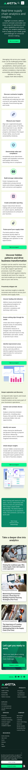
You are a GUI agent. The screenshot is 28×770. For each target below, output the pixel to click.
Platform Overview (5, 697)
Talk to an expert (14, 41)
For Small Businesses (6, 706)
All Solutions (4, 704)
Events (3, 740)
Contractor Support (5, 722)
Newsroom (19, 724)
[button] (22, 2)
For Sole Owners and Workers (6, 708)
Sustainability (4, 692)
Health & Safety (5, 690)
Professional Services (6, 717)
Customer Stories (21, 730)
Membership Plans (21, 728)
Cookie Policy (14, 759)
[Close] (21, 753)
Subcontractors (21, 695)
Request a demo (14, 665)
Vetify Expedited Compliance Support (6, 724)
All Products (20, 690)
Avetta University (5, 736)
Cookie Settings (11, 762)
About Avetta (20, 715)
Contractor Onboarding (6, 719)
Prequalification (21, 693)
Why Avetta (19, 717)
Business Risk (4, 694)
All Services (4, 715)
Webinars (3, 742)
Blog (2, 744)
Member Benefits (21, 726)
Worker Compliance (22, 697)
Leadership (19, 719)
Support (3, 746)
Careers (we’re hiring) (22, 722)
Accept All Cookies (11, 766)
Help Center (4, 738)
